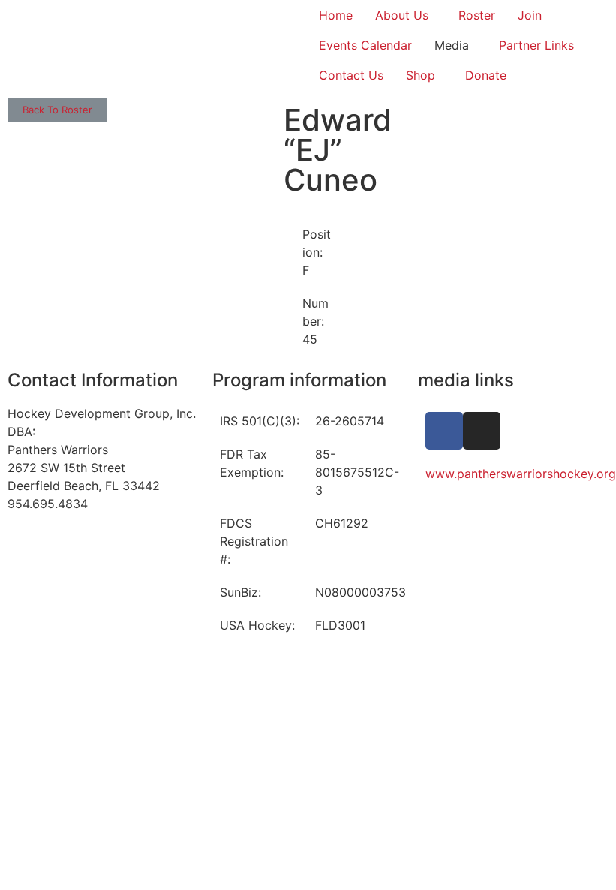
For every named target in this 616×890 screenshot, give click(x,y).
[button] (57, 110)
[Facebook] (444, 431)
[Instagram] (481, 431)
